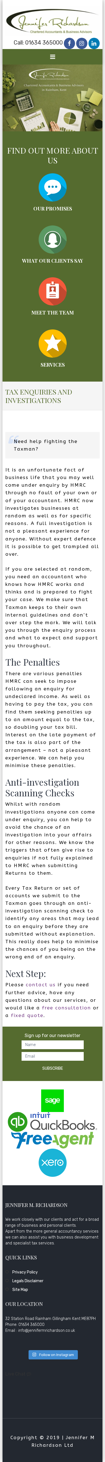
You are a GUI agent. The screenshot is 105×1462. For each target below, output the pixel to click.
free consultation (66, 1008)
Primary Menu (53, 58)
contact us (41, 984)
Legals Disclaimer (27, 1281)
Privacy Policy (25, 1272)
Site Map (20, 1289)
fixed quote (27, 1015)
